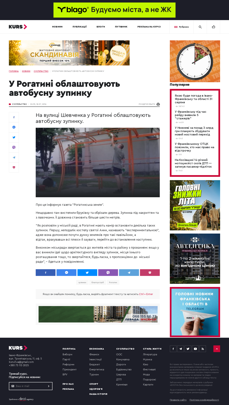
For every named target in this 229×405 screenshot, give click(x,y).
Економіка (96, 349)
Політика (69, 349)
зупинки (82, 282)
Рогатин (113, 282)
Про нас (68, 384)
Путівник (121, 27)
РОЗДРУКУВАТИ (147, 104)
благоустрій (98, 282)
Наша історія (98, 394)
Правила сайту (178, 400)
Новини (57, 27)
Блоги (101, 27)
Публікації (80, 27)
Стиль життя (152, 349)
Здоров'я (95, 389)
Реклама (68, 389)
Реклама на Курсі (149, 27)
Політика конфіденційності (204, 400)
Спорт (93, 384)
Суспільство (19, 104)
